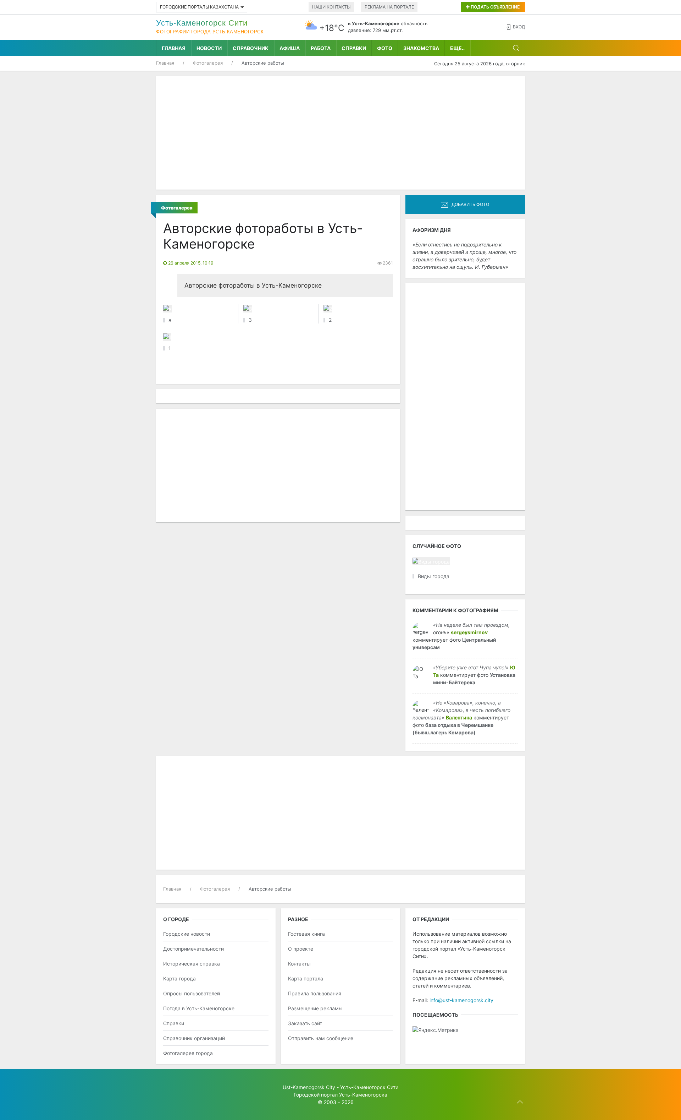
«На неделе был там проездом (470, 625)
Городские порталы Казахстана (199, 7)
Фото (384, 48)
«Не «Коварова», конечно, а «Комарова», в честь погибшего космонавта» (461, 710)
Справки (354, 48)
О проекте (300, 949)
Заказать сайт (305, 1023)
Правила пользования (314, 993)
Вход (519, 26)
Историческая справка (191, 964)
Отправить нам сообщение (320, 1038)
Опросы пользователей (191, 993)
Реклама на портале (389, 7)
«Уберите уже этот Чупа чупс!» (471, 667)
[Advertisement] (340, 133)
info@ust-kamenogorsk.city (461, 1000)
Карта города (179, 978)
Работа (321, 48)
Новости (209, 48)
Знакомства (421, 48)
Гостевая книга (306, 934)
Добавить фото (470, 204)
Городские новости (186, 934)
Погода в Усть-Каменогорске (198, 1008)
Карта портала (305, 978)
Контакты (299, 964)
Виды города (433, 576)
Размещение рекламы (315, 1008)
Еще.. (457, 48)
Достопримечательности (193, 949)
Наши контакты (331, 7)
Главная (174, 48)
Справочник (250, 48)
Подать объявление (495, 7)
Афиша (289, 48)
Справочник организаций (194, 1038)
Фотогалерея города (188, 1053)
